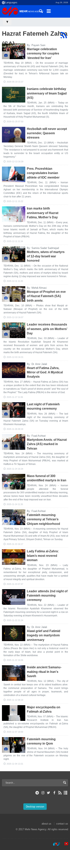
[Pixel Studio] (64, 844)
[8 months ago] (13, 134)
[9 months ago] (13, 410)
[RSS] (63, 35)
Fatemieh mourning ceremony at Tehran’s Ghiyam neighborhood (43, 519)
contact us (62, 823)
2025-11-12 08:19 (15, 700)
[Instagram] (42, 793)
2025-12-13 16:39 (15, 161)
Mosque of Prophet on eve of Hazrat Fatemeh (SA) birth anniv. (46, 296)
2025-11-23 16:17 (15, 544)
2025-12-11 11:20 (15, 281)
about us (46, 823)
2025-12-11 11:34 (15, 241)
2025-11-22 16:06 (15, 660)
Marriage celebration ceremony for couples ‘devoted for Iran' (43, 53)
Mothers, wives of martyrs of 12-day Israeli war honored (46, 256)
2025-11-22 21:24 (15, 620)
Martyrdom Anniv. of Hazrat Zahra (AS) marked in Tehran (47, 444)
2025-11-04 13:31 (15, 764)
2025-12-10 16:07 (15, 317)
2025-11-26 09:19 (15, 429)
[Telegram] (37, 793)
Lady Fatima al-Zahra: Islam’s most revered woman (43, 556)
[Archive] (65, 793)
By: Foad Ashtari (36, 435)
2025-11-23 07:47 (15, 584)
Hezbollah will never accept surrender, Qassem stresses (47, 133)
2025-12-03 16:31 (15, 357)
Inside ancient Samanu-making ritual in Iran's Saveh (44, 672)
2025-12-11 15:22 (15, 201)
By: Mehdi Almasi (37, 287)
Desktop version (35, 806)
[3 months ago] (13, 51)
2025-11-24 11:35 (15, 504)
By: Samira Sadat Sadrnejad (43, 248)
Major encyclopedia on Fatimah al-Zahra (43, 709)
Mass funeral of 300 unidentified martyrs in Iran (46, 478)
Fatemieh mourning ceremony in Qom (41, 741)
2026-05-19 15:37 (15, 82)
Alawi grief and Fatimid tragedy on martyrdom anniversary (43, 635)
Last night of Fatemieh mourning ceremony (43, 406)
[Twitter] (48, 793)
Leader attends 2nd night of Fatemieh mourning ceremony (47, 596)
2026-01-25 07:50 (15, 121)
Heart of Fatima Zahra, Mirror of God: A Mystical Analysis (45, 372)
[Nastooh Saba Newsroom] (54, 844)
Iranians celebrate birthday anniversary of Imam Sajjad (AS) (47, 93)
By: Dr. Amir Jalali (37, 364)
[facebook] (54, 793)
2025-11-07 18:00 (15, 732)
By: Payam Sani (36, 45)
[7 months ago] (13, 95)
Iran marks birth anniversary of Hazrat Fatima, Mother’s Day (42, 213)
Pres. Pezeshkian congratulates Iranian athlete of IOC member (43, 173)
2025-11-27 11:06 (15, 397)
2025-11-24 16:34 (15, 469)
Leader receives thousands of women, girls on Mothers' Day (47, 329)
